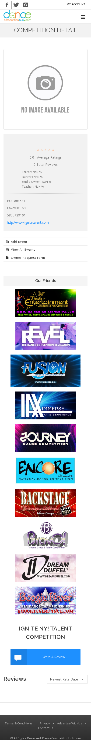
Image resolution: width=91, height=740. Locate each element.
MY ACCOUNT (76, 4)
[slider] (45, 150)
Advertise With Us (69, 723)
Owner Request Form (27, 258)
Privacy (45, 723)
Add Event (18, 241)
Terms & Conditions (18, 723)
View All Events (22, 249)
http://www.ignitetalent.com (28, 222)
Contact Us (45, 728)
